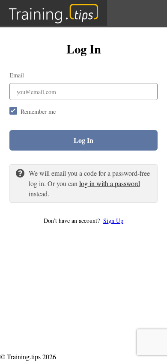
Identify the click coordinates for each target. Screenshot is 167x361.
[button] (83, 220)
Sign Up (113, 220)
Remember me (38, 111)
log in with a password (109, 183)
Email (16, 75)
